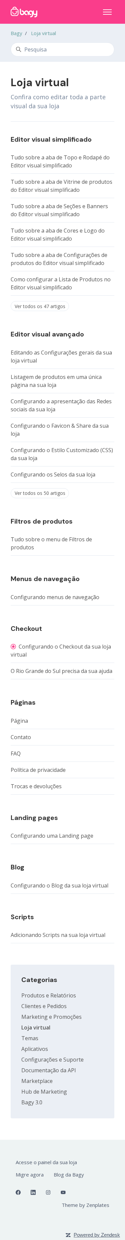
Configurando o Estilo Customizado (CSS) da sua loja (62, 454)
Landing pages (34, 817)
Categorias (39, 979)
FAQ (16, 753)
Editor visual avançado (47, 334)
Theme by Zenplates (85, 1204)
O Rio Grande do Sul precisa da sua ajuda (61, 671)
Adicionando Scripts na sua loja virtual (58, 935)
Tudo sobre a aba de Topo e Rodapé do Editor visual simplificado (60, 161)
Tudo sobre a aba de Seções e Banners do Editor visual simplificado (59, 210)
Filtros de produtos (42, 521)
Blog (17, 867)
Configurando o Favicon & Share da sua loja (60, 429)
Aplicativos (34, 1049)
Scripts (22, 917)
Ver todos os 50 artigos (40, 493)
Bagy (16, 33)
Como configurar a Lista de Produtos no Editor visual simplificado (61, 283)
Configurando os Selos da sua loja (53, 474)
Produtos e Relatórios (48, 995)
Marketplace (37, 1081)
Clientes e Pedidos (44, 1006)
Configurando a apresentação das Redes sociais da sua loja (61, 405)
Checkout (26, 628)
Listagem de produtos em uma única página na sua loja (56, 381)
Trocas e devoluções (36, 786)
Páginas (23, 702)
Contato (21, 737)
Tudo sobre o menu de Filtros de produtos (51, 543)
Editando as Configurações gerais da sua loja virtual (61, 356)
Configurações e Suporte (52, 1059)
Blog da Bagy (69, 1174)
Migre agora (30, 1174)
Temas (29, 1038)
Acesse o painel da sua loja (46, 1162)
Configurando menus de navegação (55, 597)
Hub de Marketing (44, 1091)
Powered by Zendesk (97, 1235)
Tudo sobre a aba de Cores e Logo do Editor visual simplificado (58, 234)
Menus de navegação (45, 578)
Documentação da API (48, 1070)
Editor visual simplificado (51, 139)
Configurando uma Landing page (52, 835)
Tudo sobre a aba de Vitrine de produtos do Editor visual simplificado (61, 185)
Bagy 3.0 (31, 1102)
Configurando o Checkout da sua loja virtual (61, 650)
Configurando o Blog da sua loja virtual (59, 885)
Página (19, 720)
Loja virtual (43, 33)
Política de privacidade (38, 770)
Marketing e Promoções (51, 1016)
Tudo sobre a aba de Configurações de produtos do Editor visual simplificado (59, 259)
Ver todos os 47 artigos (40, 306)
